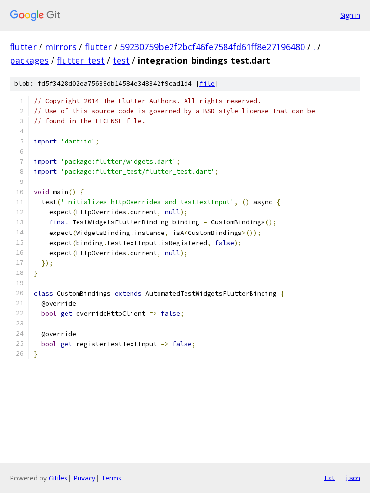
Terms (111, 477)
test (121, 60)
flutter (23, 46)
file (207, 83)
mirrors (61, 46)
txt (329, 477)
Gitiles (58, 477)
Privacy (84, 477)
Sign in (350, 15)
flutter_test (81, 60)
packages (29, 60)
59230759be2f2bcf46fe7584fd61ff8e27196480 (212, 46)
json (352, 477)
